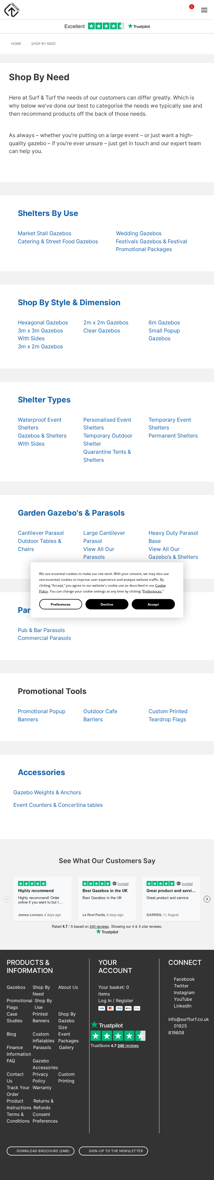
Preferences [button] (152, 591)
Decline (107, 604)
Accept (153, 604)
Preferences (60, 604)
